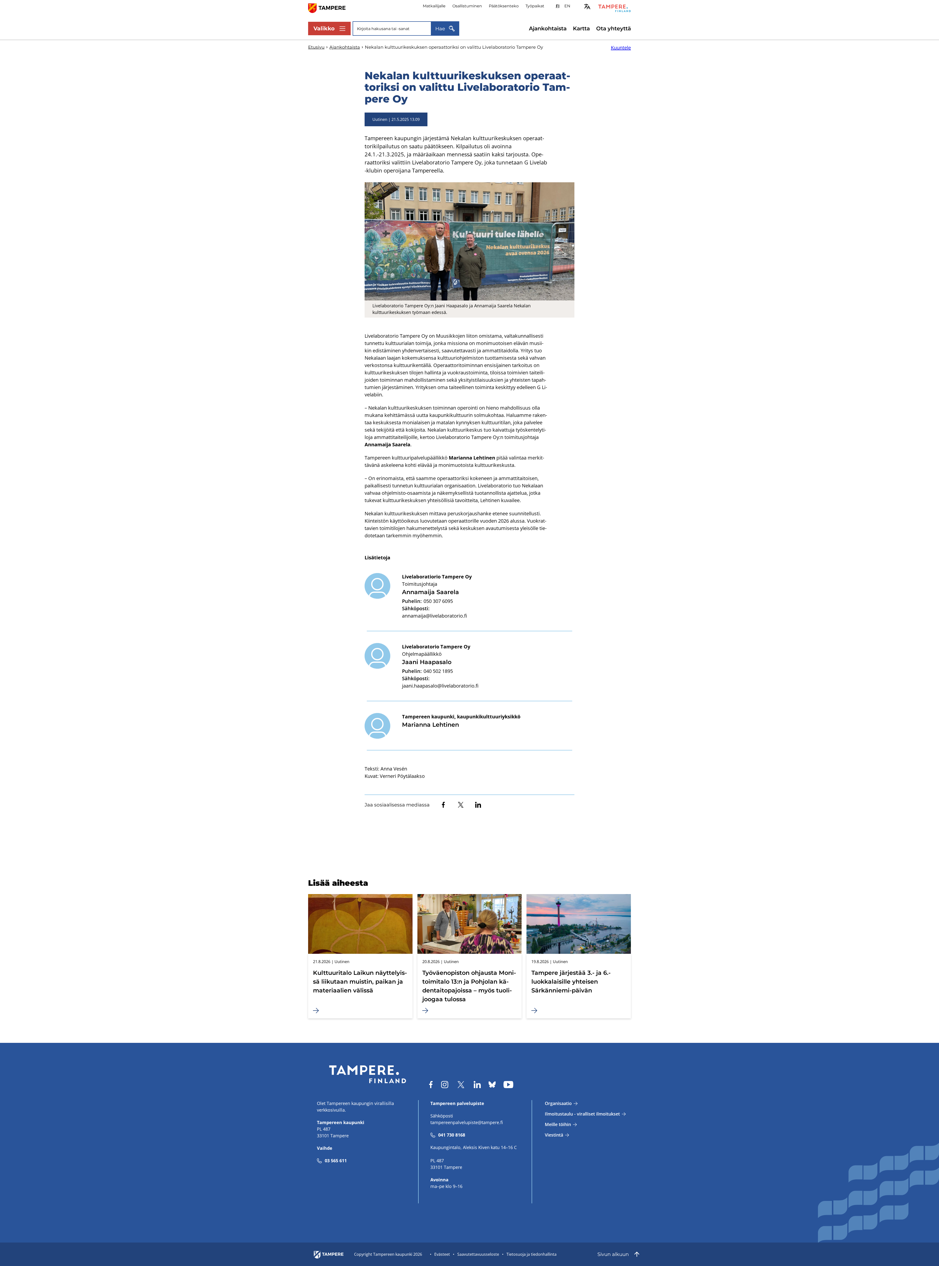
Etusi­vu (316, 47)
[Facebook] (443, 805)
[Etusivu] (329, 7)
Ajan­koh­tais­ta (548, 28)
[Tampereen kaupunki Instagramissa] (444, 1084)
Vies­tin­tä (554, 1135)
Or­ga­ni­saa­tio (558, 1103)
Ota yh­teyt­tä (613, 28)
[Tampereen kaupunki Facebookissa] (431, 1084)
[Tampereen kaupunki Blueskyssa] (492, 1084)
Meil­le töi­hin (558, 1124)
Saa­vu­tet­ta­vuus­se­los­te (478, 1254)
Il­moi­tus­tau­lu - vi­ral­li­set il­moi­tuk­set (582, 1114)
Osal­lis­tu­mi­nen (467, 6)
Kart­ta (581, 28)
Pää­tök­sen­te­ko (504, 6)
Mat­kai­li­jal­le (434, 6)
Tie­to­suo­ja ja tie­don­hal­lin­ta (531, 1254)
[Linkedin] (478, 805)
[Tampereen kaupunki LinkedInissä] (477, 1084)
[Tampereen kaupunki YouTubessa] (508, 1084)
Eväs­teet (442, 1254)
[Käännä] (587, 6)
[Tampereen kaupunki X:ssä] (461, 1084)
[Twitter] (461, 805)
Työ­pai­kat (534, 6)
